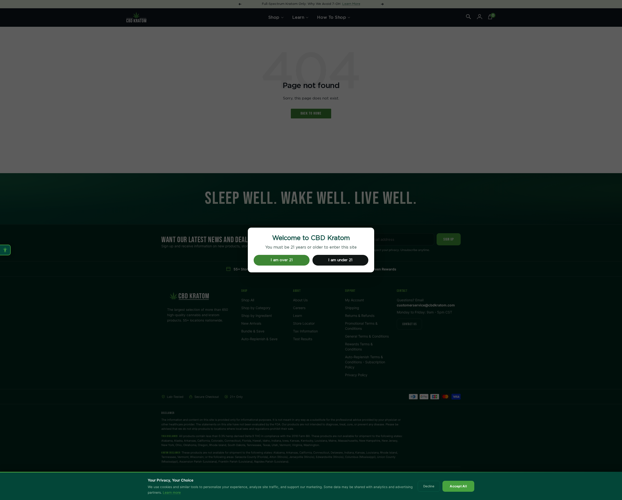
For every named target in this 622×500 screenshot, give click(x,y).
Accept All (458, 486)
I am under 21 (340, 260)
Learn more (172, 492)
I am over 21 (282, 260)
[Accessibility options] (5, 250)
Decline (428, 486)
